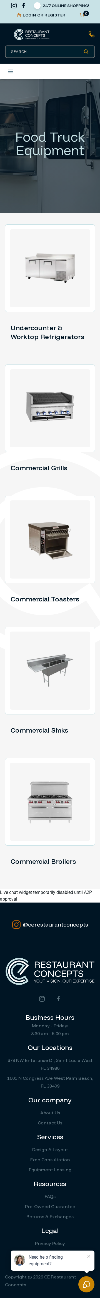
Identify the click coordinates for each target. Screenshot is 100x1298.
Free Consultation (50, 1159)
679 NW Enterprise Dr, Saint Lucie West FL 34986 (50, 1064)
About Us (50, 1112)
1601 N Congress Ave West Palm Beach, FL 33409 (50, 1082)
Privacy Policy (50, 1243)
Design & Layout (50, 1149)
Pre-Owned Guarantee (50, 1206)
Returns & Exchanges (50, 1216)
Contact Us (50, 1123)
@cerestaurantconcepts (55, 924)
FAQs (50, 1196)
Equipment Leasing (50, 1169)
